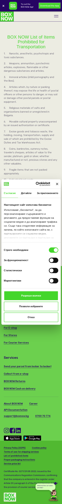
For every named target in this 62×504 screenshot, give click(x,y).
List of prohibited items (16, 456)
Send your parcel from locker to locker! (27, 366)
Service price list (12, 463)
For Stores (10, 335)
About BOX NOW (13, 403)
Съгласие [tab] (10, 193)
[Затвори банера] (57, 184)
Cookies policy (39, 448)
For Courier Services (16, 342)
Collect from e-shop (16, 373)
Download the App (49, 5)
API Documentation (15, 409)
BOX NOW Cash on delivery (20, 388)
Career (33, 403)
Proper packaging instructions (19, 460)
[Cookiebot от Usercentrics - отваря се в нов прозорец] (37, 184)
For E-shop (10, 327)
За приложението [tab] (47, 193)
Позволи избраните (31, 306)
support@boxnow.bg (16, 416)
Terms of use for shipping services (21, 452)
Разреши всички (31, 295)
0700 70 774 (43, 416)
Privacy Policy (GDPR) (14, 448)
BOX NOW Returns (14, 381)
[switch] (53, 260)
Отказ (31, 317)
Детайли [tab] (26, 193)
